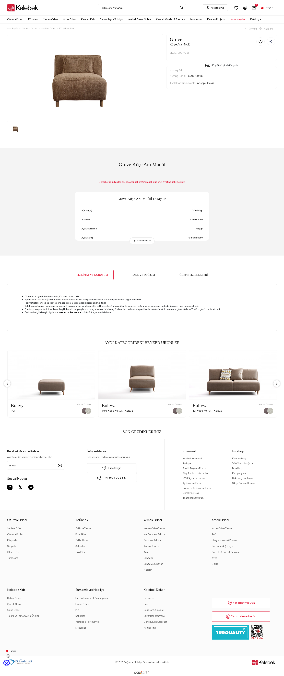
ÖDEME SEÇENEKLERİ (193, 274)
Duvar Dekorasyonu (154, 615)
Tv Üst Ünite (81, 540)
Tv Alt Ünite (81, 551)
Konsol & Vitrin (151, 546)
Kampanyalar (239, 473)
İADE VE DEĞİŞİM (143, 274)
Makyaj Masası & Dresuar (225, 540)
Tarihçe (187, 463)
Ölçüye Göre (14, 551)
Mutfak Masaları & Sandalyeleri (91, 598)
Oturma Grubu (15, 534)
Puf (214, 534)
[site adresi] (23, 7)
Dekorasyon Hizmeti (243, 478)
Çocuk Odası (14, 603)
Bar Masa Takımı (152, 540)
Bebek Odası (14, 598)
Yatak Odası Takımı (222, 528)
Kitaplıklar (12, 540)
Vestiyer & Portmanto (87, 621)
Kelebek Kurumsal (192, 458)
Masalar (148, 569)
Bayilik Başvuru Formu (194, 468)
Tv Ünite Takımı (83, 528)
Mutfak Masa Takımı (154, 534)
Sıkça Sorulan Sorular (243, 483)
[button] (254, 7)
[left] (7, 383)
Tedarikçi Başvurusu (193, 497)
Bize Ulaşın (237, 468)
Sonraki (268, 28)
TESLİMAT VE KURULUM (92, 274)
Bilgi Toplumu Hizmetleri (196, 473)
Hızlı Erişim (239, 451)
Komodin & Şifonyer (223, 546)
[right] (277, 383)
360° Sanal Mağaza (242, 463)
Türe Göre (12, 557)
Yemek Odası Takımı (154, 528)
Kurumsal (189, 451)
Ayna (146, 551)
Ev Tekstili (149, 598)
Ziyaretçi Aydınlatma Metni (197, 487)
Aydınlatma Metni (192, 483)
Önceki (252, 28)
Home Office (82, 603)
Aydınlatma (150, 627)
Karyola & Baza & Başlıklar (226, 551)
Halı (146, 603)
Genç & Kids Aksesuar (155, 621)
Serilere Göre (14, 528)
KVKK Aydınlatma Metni (195, 478)
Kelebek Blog (239, 458)
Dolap (215, 563)
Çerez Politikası (191, 492)
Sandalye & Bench (153, 563)
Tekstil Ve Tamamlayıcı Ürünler (23, 615)
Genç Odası (13, 609)
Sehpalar (12, 546)
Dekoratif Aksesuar (154, 609)
